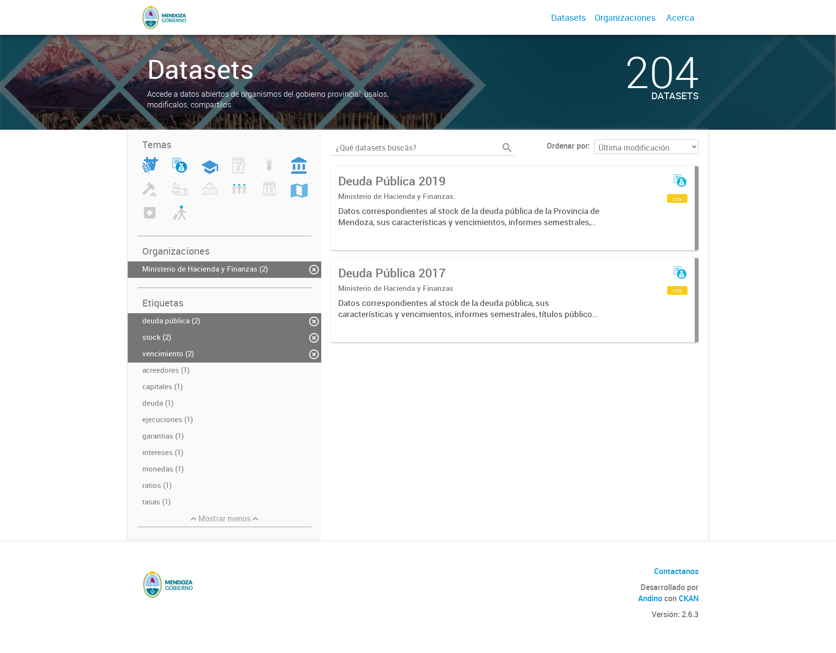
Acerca (680, 17)
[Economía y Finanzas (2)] (179, 171)
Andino (650, 598)
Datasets (568, 17)
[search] (507, 147)
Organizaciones (625, 17)
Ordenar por (567, 146)
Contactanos (676, 571)
